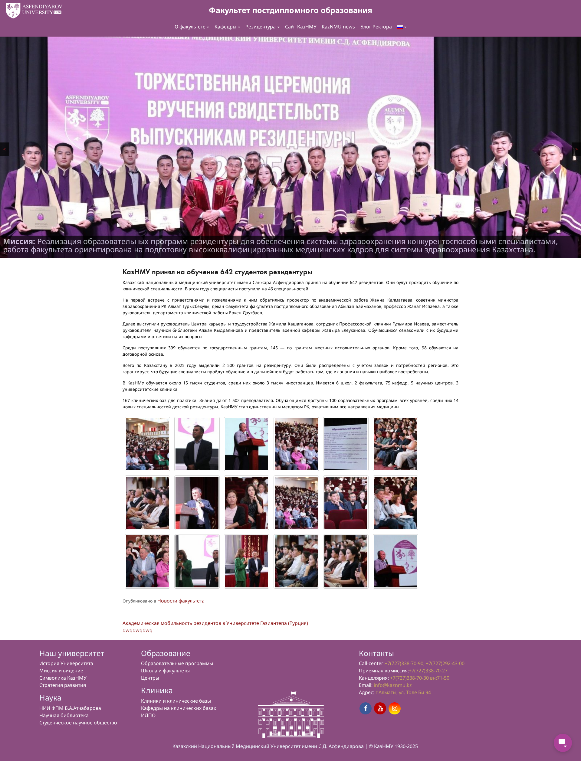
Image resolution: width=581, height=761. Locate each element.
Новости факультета (181, 601)
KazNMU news (338, 26)
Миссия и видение (61, 671)
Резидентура (260, 26)
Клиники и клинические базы (176, 701)
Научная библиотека (64, 715)
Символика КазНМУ (63, 678)
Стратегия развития (62, 685)
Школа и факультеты (165, 671)
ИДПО (148, 715)
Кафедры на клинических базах (178, 708)
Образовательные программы (177, 663)
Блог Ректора (376, 26)
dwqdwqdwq (138, 630)
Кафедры (225, 26)
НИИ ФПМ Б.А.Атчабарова (70, 708)
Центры (150, 678)
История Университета (66, 663)
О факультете (190, 26)
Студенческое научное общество (78, 723)
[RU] (402, 27)
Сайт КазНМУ (301, 26)
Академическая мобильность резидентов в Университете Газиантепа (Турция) (215, 623)
